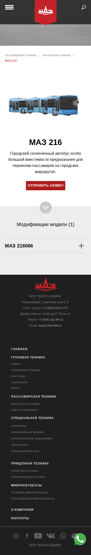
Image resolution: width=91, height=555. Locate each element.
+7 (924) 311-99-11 (50, 319)
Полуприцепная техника (28, 477)
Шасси (15, 388)
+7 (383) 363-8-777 (55, 308)
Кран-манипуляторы (25, 451)
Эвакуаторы (19, 445)
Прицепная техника (30, 463)
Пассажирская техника (20, 55)
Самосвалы (19, 382)
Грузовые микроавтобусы (29, 492)
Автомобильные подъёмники (31, 438)
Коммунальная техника (27, 432)
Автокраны (18, 426)
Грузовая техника (28, 357)
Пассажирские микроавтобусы (33, 498)
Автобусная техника (57, 55)
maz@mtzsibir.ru (50, 325)
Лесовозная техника (26, 370)
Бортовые (18, 376)
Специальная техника (32, 418)
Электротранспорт (24, 410)
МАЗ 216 (11, 61)
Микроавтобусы (26, 485)
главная (19, 349)
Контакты (20, 518)
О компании (22, 509)
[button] (45, 185)
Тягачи (15, 364)
